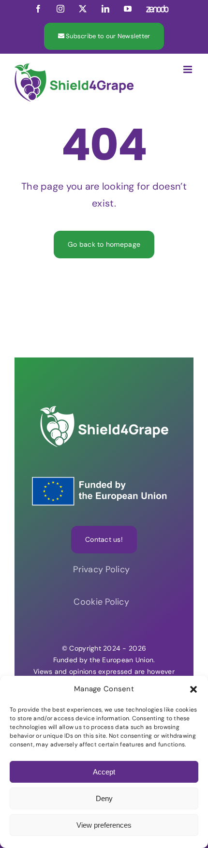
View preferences (104, 825)
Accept (104, 772)
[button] (193, 689)
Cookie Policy (104, 602)
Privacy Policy (103, 569)
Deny (104, 798)
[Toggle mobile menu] (188, 69)
